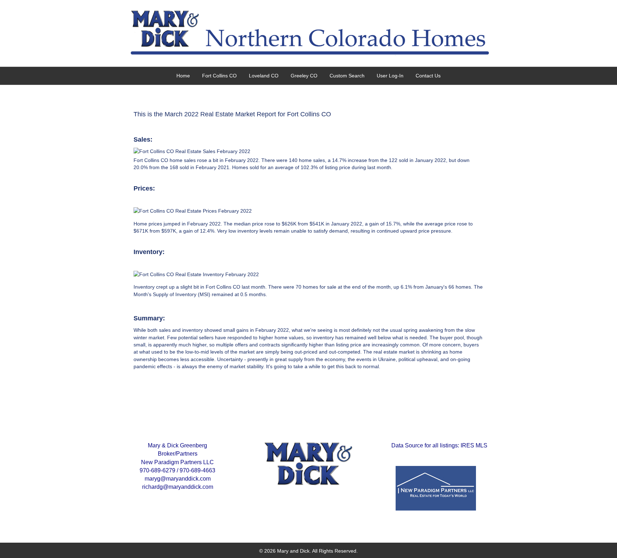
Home (183, 75)
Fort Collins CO (219, 75)
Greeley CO (304, 75)
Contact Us (428, 75)
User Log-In (390, 75)
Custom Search (347, 75)
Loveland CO (264, 75)
